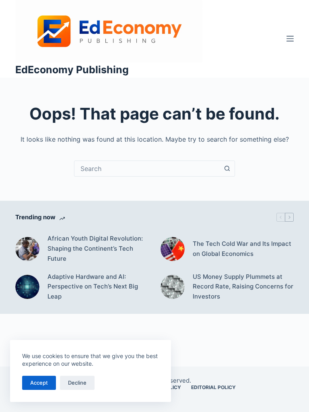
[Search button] (227, 168)
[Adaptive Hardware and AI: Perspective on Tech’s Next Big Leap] (27, 287)
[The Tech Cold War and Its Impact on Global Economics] (173, 249)
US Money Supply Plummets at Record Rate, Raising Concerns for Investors (243, 287)
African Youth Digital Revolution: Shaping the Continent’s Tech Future (95, 248)
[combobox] (146, 169)
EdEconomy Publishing (72, 70)
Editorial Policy (213, 387)
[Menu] (290, 38)
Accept (39, 382)
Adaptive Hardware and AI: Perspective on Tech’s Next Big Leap (92, 287)
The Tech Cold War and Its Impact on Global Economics (242, 249)
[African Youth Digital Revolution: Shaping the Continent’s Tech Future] (27, 249)
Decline (77, 382)
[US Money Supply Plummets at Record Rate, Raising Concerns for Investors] (173, 287)
